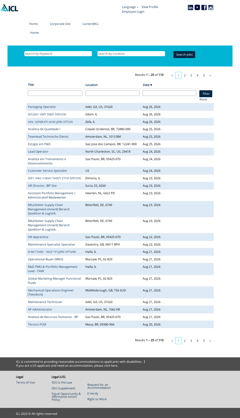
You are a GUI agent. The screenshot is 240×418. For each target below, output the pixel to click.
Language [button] (129, 7)
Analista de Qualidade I (44, 129)
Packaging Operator (42, 107)
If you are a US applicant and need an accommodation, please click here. (67, 366)
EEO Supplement (63, 388)
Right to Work (97, 399)
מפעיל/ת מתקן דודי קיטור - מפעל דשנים (52, 252)
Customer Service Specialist (47, 171)
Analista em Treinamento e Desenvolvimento (47, 161)
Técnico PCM (37, 324)
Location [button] (92, 85)
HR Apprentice (38, 237)
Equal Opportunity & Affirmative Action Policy (66, 396)
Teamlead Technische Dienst (48, 136)
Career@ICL (90, 24)
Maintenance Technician (45, 302)
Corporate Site (60, 24)
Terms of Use (25, 382)
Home (33, 24)
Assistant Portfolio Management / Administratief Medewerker (51, 195)
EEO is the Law (62, 382)
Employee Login (133, 12)
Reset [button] (203, 99)
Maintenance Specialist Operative (51, 244)
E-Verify (92, 393)
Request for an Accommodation (99, 386)
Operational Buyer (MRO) (45, 259)
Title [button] (31, 85)
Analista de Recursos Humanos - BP (53, 317)
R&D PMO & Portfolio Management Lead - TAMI (52, 269)
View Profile (150, 7)
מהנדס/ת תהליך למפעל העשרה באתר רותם (54, 178)
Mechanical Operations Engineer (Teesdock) (51, 292)
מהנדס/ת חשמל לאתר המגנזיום (47, 114)
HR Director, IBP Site (42, 186)
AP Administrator (40, 309)
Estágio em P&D (39, 144)
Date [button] (146, 85)
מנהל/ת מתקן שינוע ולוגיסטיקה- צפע (50, 122)
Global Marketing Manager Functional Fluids (54, 280)
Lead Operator (38, 151)
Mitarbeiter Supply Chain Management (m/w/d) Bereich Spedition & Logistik (49, 209)
